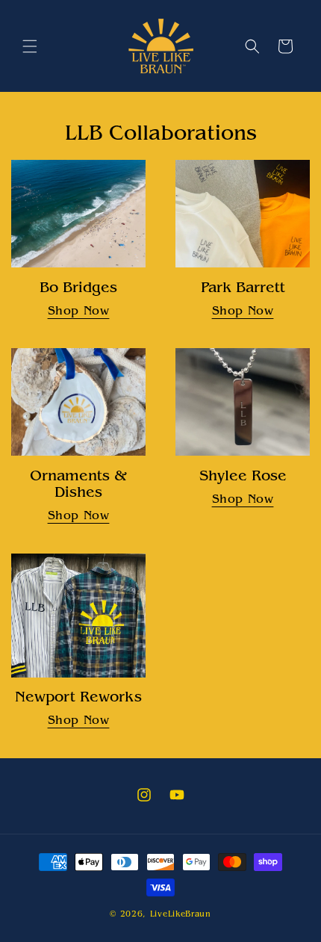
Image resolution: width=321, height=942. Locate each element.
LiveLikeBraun (180, 914)
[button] (29, 46)
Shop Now (79, 310)
